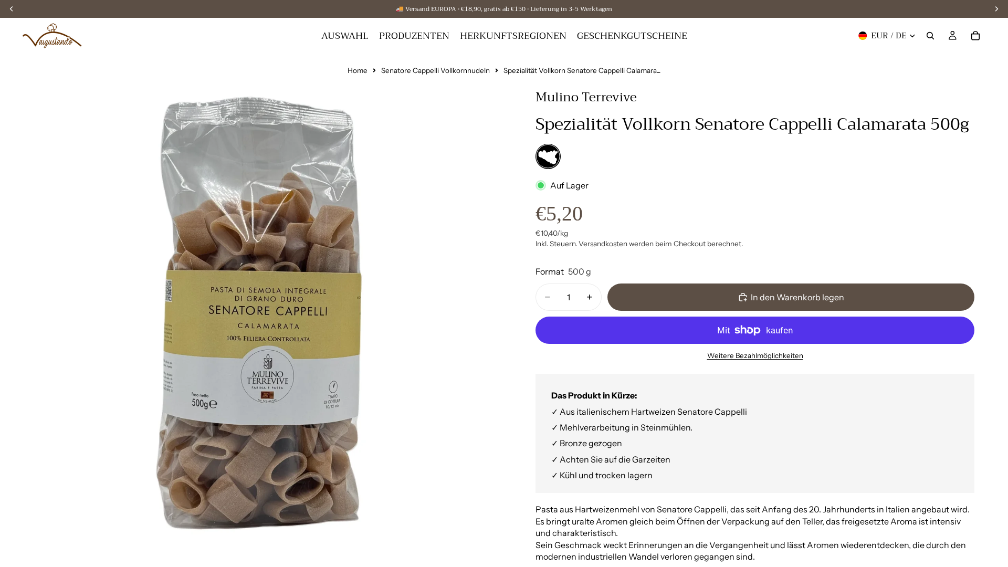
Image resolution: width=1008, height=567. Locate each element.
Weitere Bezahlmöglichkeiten (755, 355)
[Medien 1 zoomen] (257, 311)
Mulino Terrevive (586, 97)
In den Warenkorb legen (797, 297)
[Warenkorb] (975, 35)
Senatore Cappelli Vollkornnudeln (435, 70)
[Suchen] (930, 35)
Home (358, 70)
